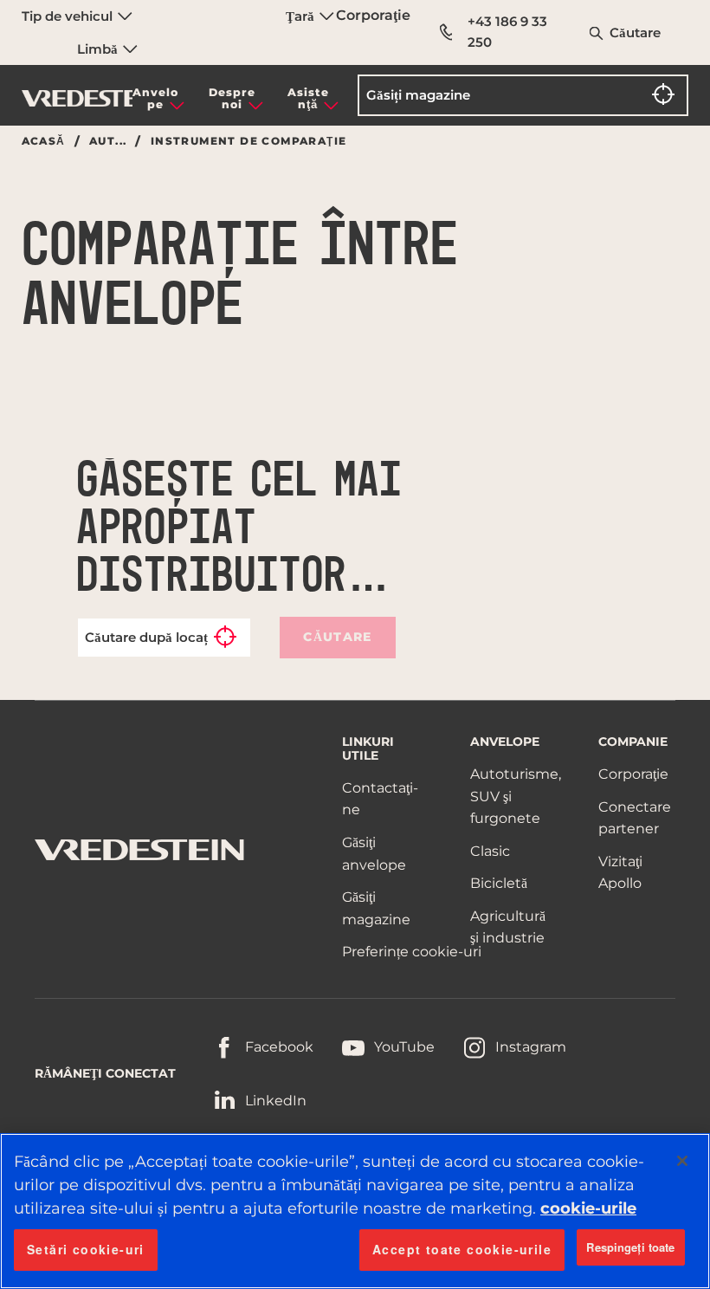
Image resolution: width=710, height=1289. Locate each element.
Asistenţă (308, 98)
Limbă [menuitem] (99, 49)
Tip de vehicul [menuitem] (69, 16)
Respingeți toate (630, 1247)
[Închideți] (682, 1161)
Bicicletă (498, 883)
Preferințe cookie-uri (411, 951)
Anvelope (155, 98)
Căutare (635, 32)
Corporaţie (373, 15)
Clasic (490, 851)
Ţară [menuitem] (302, 16)
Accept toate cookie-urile (462, 1249)
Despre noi (232, 98)
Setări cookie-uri (86, 1249)
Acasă (44, 141)
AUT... (107, 141)
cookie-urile (588, 1208)
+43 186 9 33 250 (507, 31)
